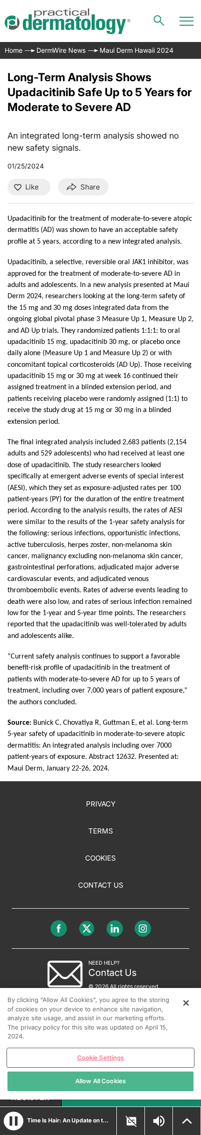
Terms (100, 831)
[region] (100, 1044)
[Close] (186, 1003)
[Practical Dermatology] (67, 21)
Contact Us (100, 885)
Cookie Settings (100, 1057)
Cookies (100, 858)
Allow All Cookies (100, 1081)
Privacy (100, 803)
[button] (13, 1121)
